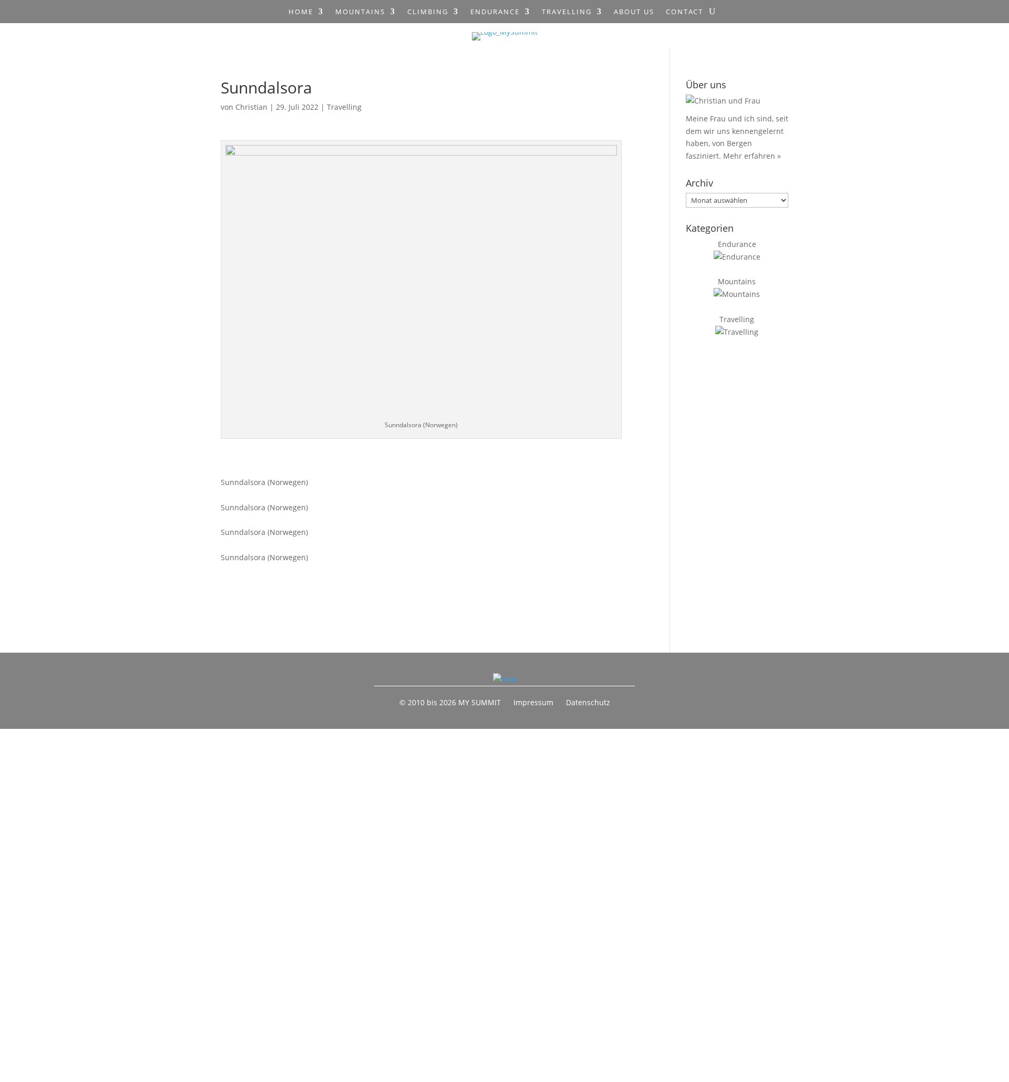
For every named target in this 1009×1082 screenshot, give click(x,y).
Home (301, 12)
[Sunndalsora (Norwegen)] (409, 469)
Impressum (533, 702)
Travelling (567, 12)
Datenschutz (588, 702)
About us (634, 12)
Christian (251, 107)
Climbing (427, 12)
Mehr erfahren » (752, 156)
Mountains (360, 12)
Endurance (495, 12)
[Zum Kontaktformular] (505, 679)
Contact (684, 12)
